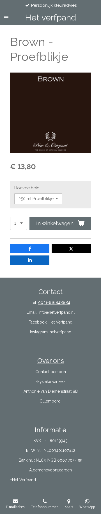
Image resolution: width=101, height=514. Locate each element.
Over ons (50, 360)
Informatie (50, 430)
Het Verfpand (60, 322)
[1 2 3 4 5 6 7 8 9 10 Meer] (18, 223)
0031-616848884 (54, 302)
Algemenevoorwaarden (50, 470)
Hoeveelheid (27, 187)
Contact (50, 292)
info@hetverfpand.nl (56, 312)
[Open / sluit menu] (6, 18)
